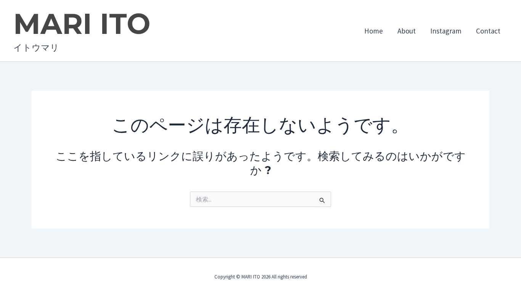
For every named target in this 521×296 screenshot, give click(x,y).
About (406, 30)
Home (373, 30)
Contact (488, 30)
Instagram (446, 30)
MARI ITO (82, 23)
